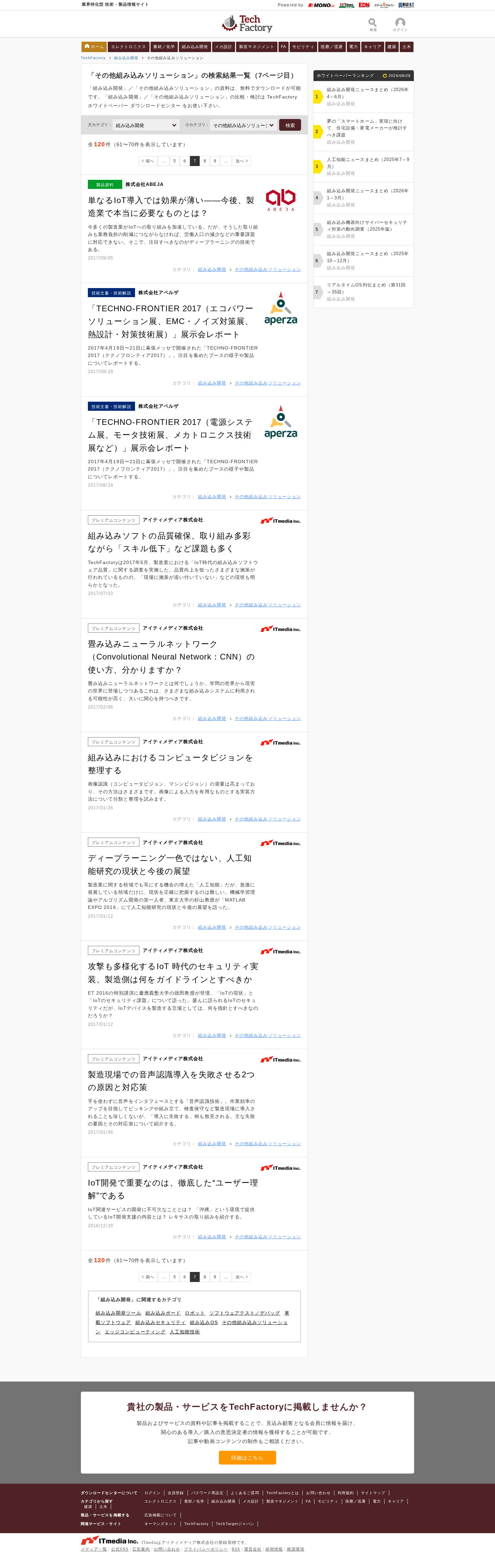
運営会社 (253, 1549)
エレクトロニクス (128, 46)
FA (283, 46)
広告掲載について (160, 1515)
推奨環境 (295, 1549)
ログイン (152, 1493)
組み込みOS (204, 1322)
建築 (392, 46)
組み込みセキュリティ (160, 1322)
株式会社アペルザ (158, 292)
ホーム (97, 46)
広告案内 (141, 1549)
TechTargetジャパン (235, 1524)
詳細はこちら (247, 1458)
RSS (236, 1549)
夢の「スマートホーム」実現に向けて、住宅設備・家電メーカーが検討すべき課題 (367, 132)
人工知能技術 (185, 1331)
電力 (353, 46)
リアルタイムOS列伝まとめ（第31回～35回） (366, 292)
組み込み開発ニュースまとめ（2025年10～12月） (368, 260)
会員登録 (176, 1493)
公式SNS (120, 1549)
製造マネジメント (256, 46)
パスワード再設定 (207, 1493)
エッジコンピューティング (135, 1331)
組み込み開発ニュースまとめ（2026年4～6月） (368, 96)
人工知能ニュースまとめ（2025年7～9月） (368, 166)
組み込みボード (163, 1313)
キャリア (373, 46)
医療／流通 (332, 46)
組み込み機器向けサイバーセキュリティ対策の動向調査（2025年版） (367, 229)
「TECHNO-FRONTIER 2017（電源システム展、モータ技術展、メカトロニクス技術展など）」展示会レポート (170, 434)
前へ (150, 161)
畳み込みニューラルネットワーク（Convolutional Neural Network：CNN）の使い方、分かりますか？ (171, 656)
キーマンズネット (160, 1524)
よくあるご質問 (245, 1493)
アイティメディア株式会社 (173, 519)
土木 (406, 46)
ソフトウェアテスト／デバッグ (244, 1313)
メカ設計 (223, 46)
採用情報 (274, 1549)
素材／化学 (164, 46)
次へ (240, 161)
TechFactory (93, 58)
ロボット (195, 1313)
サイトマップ (373, 1493)
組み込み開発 (195, 46)
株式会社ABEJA (145, 184)
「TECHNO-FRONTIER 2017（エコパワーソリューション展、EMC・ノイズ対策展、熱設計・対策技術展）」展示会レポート (171, 321)
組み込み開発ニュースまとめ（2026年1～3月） (368, 197)
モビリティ (303, 46)
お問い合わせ (318, 1493)
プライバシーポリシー (206, 1549)
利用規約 (346, 1493)
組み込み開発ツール (118, 1313)
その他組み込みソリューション (268, 269)
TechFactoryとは (282, 1493)
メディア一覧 (94, 1549)
